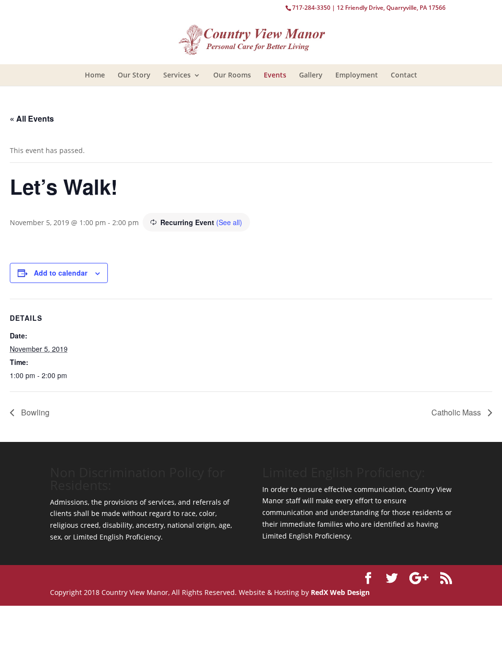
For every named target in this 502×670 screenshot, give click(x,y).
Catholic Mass (457, 412)
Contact (404, 74)
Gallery (311, 74)
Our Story (134, 74)
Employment (356, 74)
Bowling (34, 412)
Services (177, 74)
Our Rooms (232, 74)
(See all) (229, 222)
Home (95, 74)
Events (275, 74)
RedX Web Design (340, 592)
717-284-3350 (311, 7)
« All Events (32, 118)
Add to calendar (60, 273)
